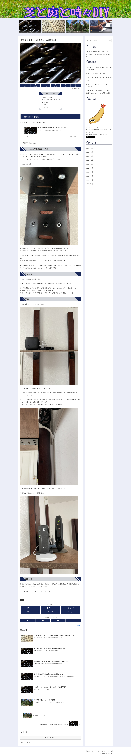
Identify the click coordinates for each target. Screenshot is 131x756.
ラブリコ (28, 600)
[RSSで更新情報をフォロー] (73, 620)
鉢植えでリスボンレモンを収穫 (96, 73)
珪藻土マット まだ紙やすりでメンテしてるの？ (98, 85)
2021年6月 (89, 176)
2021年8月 (89, 172)
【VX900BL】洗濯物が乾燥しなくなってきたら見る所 (98, 68)
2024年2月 (89, 148)
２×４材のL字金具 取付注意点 (52, 99)
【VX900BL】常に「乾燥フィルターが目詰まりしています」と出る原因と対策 (98, 92)
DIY (22, 600)
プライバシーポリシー (100, 751)
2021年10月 (90, 164)
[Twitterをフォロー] (42, 620)
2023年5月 (89, 152)
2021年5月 (89, 180)
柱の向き (46, 102)
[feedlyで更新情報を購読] (58, 620)
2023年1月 (89, 156)
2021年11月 (90, 160)
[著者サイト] (27, 620)
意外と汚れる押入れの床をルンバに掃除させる (98, 79)
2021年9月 (89, 168)
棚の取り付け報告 (47, 97)
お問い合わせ (90, 751)
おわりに (46, 107)
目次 (47, 93)
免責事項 (109, 751)
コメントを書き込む (50, 738)
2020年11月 (90, 184)
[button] (110, 41)
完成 (45, 104)
